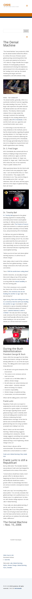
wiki (11, 563)
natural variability (20, 281)
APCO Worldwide (18, 120)
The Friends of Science (21, 224)
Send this (7, 560)
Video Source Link (8, 555)
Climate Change (12, 565)
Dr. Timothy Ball (8, 215)
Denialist (9, 567)
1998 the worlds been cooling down (17, 271)
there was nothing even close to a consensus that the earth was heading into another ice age (16, 302)
